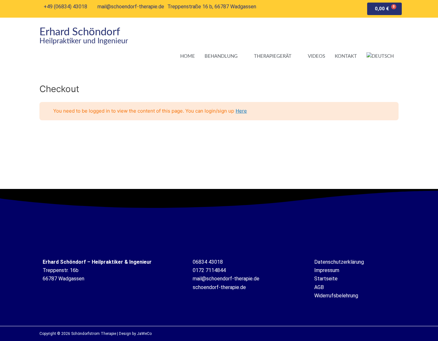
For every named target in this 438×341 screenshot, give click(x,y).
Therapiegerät (272, 56)
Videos (316, 56)
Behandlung (221, 56)
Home (187, 56)
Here (241, 111)
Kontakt (346, 56)
